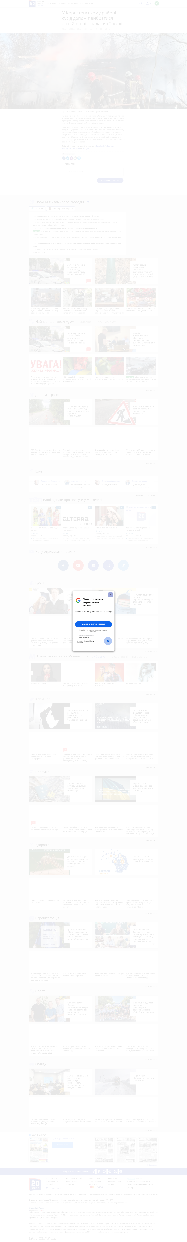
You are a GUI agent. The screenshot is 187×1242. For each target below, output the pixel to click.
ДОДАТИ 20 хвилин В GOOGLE (93, 624)
